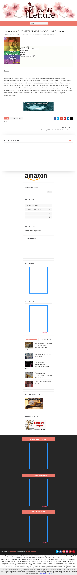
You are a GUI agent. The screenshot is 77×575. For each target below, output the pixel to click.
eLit (28, 34)
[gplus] (63, 551)
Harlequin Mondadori (44, 34)
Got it (50, 574)
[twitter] (57, 551)
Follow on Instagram (33, 209)
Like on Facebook (32, 205)
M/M (52, 34)
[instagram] (67, 551)
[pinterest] (73, 551)
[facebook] (60, 551)
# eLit (20, 118)
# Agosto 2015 (14, 118)
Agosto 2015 (23, 34)
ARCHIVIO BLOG (45, 340)
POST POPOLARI (31, 340)
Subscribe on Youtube (33, 217)
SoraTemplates (12, 551)
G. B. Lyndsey (34, 34)
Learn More (42, 574)
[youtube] (70, 551)
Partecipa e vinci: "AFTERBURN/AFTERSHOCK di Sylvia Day (43, 375)
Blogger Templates (31, 551)
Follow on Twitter (32, 213)
